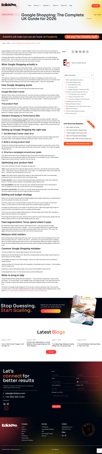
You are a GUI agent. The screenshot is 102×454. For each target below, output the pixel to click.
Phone (77, 378)
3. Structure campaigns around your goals (78, 99)
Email (53, 378)
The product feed (72, 87)
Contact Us (64, 5)
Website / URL (80, 385)
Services (36, 5)
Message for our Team (57, 392)
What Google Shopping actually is (74, 80)
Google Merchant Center (74, 84)
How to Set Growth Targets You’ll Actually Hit (12, 345)
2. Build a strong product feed (75, 96)
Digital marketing (7, 14)
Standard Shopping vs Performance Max (78, 89)
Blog (71, 5)
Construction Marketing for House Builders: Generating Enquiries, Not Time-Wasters (38, 344)
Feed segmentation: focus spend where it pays (78, 106)
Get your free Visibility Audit (82, 36)
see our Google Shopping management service (17, 290)
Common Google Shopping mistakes (75, 111)
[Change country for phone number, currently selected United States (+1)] (78, 381)
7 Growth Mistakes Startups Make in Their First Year (88, 345)
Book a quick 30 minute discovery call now (78, 143)
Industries (46, 5)
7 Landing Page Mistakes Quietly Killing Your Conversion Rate (63, 345)
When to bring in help (71, 113)
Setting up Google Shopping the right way (77, 92)
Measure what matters (72, 108)
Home (29, 5)
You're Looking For (56, 385)
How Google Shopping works (73, 82)
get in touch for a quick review (39, 290)
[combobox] (63, 388)
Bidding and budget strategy (73, 104)
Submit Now (56, 406)
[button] (73, 51)
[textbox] (63, 389)
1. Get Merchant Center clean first (77, 94)
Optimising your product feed (73, 101)
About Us (55, 5)
